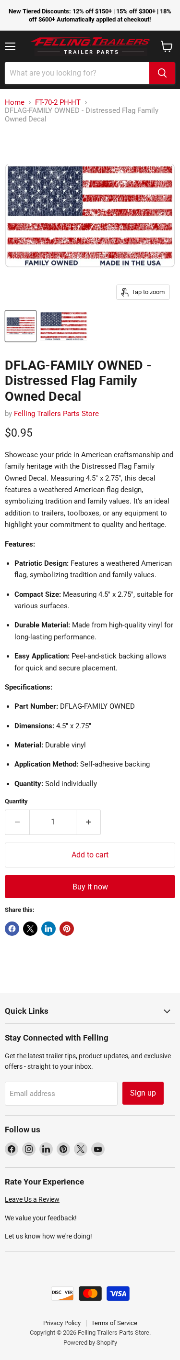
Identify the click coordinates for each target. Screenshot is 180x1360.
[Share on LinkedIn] (48, 928)
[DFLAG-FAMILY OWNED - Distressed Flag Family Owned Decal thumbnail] (20, 326)
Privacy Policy (62, 1323)
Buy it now (90, 886)
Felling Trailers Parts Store (56, 413)
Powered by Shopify (90, 1342)
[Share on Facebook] (12, 928)
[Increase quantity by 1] (88, 822)
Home (14, 103)
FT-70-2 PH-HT (58, 103)
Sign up (143, 1092)
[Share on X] (30, 928)
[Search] (162, 73)
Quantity (16, 801)
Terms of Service (114, 1323)
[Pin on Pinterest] (67, 928)
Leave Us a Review (32, 1199)
